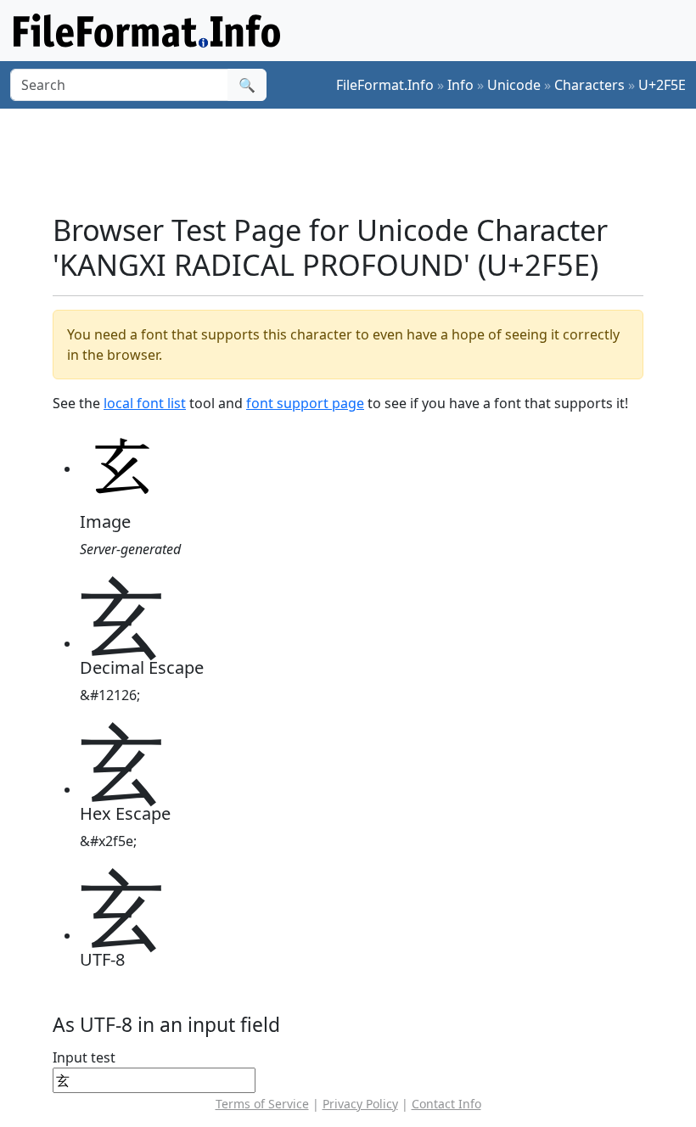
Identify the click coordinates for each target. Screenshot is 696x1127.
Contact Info (446, 1104)
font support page (305, 403)
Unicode (514, 85)
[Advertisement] (362, 160)
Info (460, 85)
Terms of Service (262, 1104)
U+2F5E (662, 85)
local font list (145, 403)
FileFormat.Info (385, 85)
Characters (589, 85)
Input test (84, 1057)
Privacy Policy (360, 1104)
